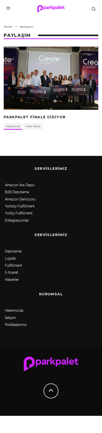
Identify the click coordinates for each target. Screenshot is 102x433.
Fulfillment (13, 265)
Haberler (13, 126)
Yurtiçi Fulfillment (18, 213)
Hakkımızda (14, 310)
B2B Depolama (17, 192)
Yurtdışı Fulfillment (19, 206)
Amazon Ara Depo (19, 185)
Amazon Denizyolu (20, 199)
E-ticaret (11, 272)
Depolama (13, 251)
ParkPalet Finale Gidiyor (35, 117)
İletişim (10, 318)
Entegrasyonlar (17, 220)
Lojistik (10, 258)
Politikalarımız (16, 325)
